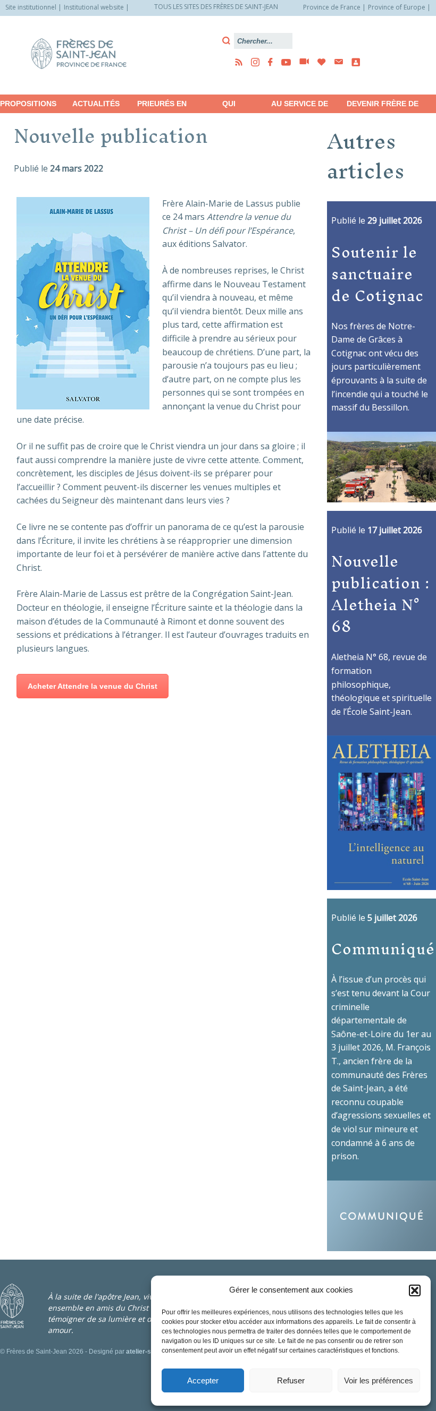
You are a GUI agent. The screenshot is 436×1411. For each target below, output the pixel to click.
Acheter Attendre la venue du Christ (92, 686)
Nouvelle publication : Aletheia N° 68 (380, 593)
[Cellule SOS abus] (352, 62)
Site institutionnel (30, 7)
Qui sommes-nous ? (229, 106)
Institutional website (94, 7)
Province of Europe (396, 7)
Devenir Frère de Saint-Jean (382, 106)
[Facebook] (267, 62)
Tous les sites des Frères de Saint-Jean (216, 6)
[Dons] (318, 62)
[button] (414, 1290)
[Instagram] (252, 62)
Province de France (331, 7)
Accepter (203, 1380)
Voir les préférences (378, 1380)
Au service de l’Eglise (299, 106)
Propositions (28, 103)
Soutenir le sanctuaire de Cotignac (377, 273)
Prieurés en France (162, 106)
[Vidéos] (301, 62)
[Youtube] (283, 62)
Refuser (291, 1380)
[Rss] (235, 62)
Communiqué (383, 948)
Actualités (96, 103)
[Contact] (335, 62)
